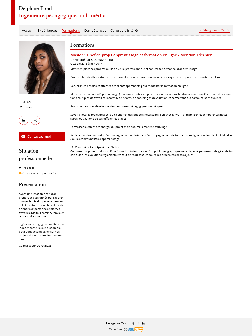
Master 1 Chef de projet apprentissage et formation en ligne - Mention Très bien (141, 55)
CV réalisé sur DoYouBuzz (35, 245)
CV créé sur (116, 329)
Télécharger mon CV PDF (214, 30)
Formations (82, 44)
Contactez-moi (38, 136)
